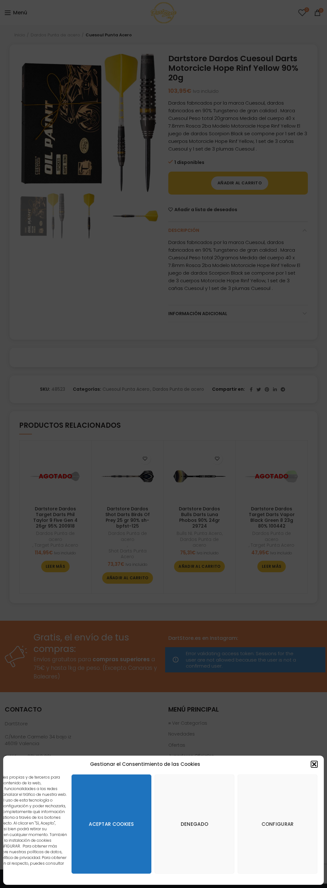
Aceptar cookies (111, 824)
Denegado (194, 824)
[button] (314, 764)
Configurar (278, 824)
